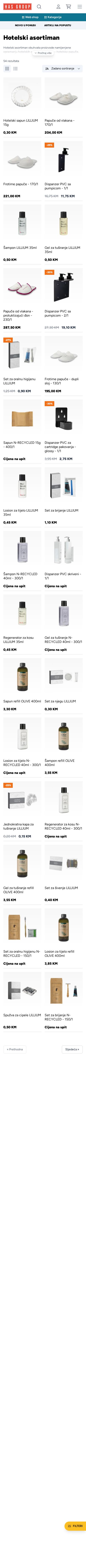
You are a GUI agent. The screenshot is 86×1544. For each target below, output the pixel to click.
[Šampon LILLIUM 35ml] (22, 234)
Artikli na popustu (57, 25)
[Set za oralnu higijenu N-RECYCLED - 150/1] (22, 938)
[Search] (39, 6)
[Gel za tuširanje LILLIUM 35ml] (64, 234)
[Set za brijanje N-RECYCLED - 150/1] (64, 1001)
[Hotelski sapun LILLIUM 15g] (22, 107)
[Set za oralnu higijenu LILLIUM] (22, 365)
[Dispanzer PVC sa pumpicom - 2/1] (64, 300)
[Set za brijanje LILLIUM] (64, 497)
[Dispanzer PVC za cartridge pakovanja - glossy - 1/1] (64, 431)
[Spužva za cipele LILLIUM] (22, 1001)
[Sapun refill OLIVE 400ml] (22, 685)
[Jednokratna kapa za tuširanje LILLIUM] (22, 811)
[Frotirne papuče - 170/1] (22, 170)
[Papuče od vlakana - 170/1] (64, 107)
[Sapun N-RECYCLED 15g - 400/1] (22, 431)
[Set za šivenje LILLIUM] (64, 874)
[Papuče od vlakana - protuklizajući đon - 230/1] (22, 300)
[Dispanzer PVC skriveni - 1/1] (64, 560)
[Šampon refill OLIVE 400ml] (64, 747)
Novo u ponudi (25, 25)
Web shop (31, 17)
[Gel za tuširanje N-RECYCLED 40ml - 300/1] (64, 624)
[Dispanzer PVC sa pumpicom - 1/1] (64, 170)
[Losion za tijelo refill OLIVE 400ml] (64, 938)
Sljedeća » (72, 1049)
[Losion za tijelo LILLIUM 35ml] (22, 497)
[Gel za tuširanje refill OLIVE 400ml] (22, 874)
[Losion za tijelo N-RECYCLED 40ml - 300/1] (22, 747)
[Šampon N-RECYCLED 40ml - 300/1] (22, 560)
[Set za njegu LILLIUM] (64, 685)
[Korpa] (68, 6)
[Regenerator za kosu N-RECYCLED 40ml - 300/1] (64, 811)
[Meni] (79, 6)
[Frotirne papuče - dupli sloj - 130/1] (64, 365)
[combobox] (39, 6)
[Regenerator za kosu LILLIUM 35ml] (22, 624)
